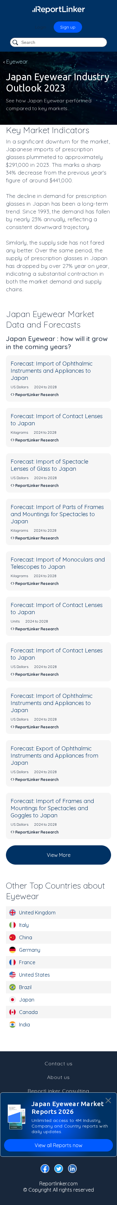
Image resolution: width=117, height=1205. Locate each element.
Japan (26, 1000)
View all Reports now (58, 1145)
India (24, 1024)
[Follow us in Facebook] (45, 1170)
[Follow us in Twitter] (58, 1170)
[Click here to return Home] (58, 9)
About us (58, 1077)
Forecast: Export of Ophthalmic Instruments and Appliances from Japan (54, 755)
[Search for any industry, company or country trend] (15, 43)
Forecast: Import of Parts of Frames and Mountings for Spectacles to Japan (57, 514)
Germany (29, 950)
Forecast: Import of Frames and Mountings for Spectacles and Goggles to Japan (52, 808)
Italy (24, 925)
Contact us (59, 1063)
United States (34, 975)
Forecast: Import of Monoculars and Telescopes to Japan (58, 563)
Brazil (25, 987)
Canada (28, 1012)
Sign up (68, 27)
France (27, 962)
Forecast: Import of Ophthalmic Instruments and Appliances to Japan (52, 370)
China (25, 937)
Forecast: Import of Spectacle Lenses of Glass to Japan (49, 465)
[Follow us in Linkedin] (72, 1170)
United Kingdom (37, 912)
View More (59, 855)
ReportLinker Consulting (58, 1091)
